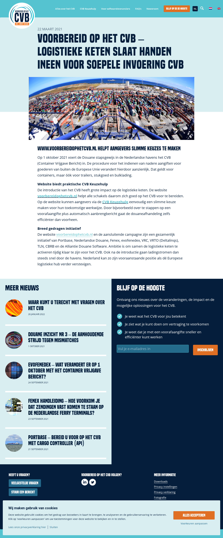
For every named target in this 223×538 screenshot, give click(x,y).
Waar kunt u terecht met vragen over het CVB (66, 305)
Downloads (161, 481)
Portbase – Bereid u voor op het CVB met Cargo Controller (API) (64, 440)
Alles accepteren (194, 515)
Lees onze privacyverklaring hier (27, 527)
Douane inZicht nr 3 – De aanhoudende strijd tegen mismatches (66, 337)
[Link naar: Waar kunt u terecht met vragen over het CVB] (14, 308)
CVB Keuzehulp (115, 201)
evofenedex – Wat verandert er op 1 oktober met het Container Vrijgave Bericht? (64, 371)
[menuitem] (65, 8)
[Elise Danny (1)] (111, 108)
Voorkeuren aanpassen (194, 523)
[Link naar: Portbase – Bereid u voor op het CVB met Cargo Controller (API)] (14, 443)
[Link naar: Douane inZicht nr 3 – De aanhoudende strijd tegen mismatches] (14, 340)
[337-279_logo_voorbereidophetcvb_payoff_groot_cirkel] (22, 15)
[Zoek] (202, 8)
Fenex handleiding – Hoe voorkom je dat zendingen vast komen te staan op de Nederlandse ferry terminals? (66, 407)
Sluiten (54, 527)
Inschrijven (205, 350)
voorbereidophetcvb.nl (57, 196)
